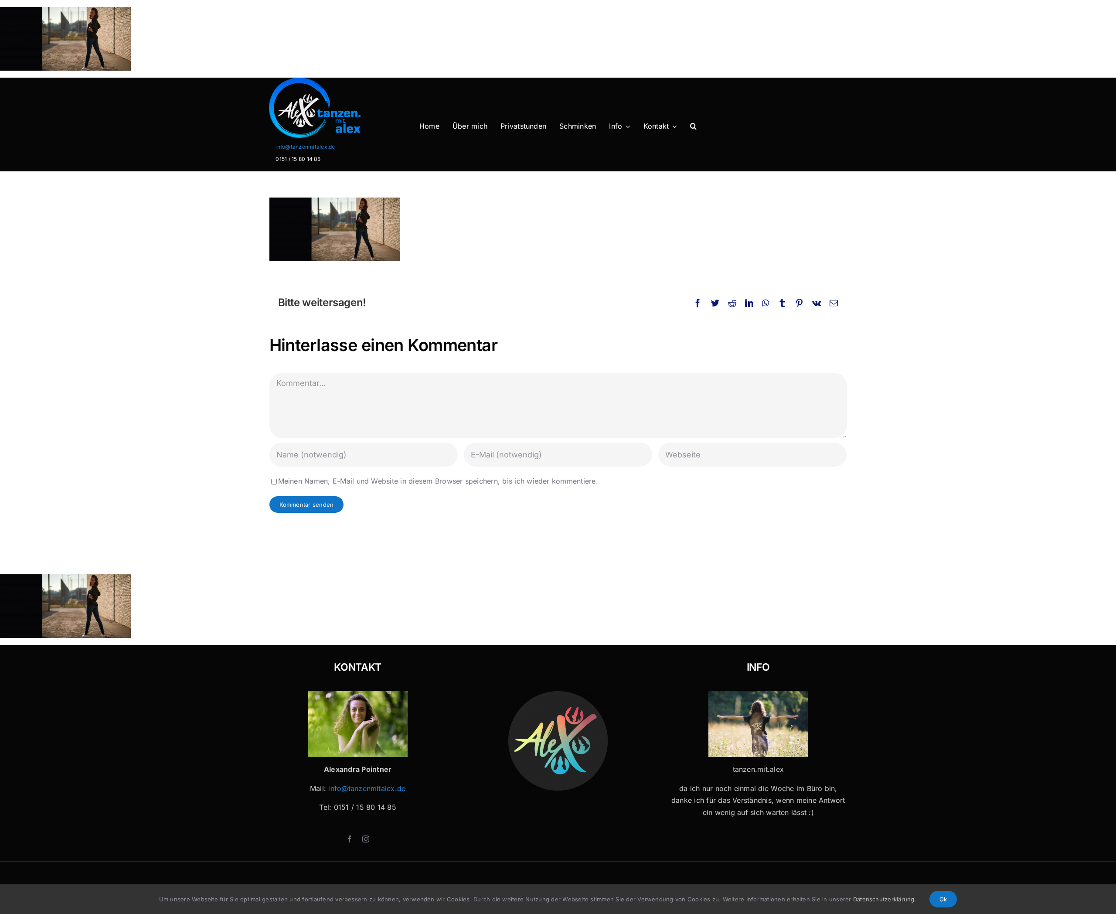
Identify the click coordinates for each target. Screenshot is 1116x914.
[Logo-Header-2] (332, 81)
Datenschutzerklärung (884, 899)
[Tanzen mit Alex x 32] (758, 694)
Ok (943, 899)
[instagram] (365, 839)
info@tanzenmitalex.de (305, 146)
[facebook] (349, 839)
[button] (693, 126)
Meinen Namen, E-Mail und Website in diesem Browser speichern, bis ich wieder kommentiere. (438, 481)
